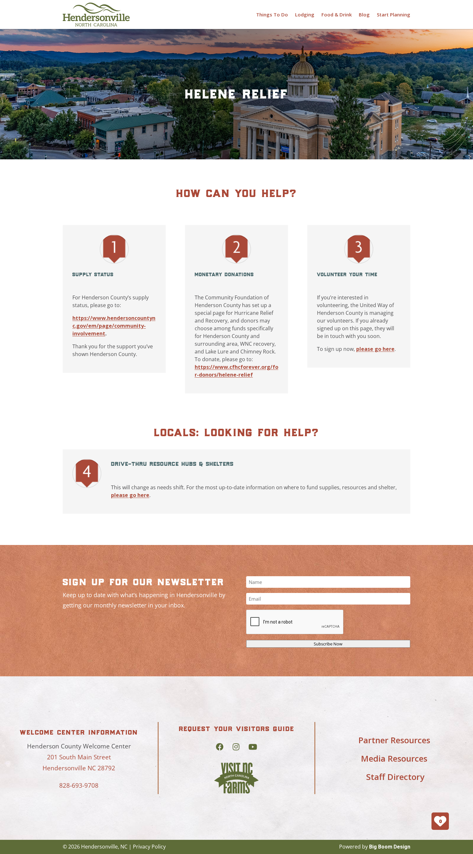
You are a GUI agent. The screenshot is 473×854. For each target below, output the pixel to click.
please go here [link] (375, 348)
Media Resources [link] (394, 758)
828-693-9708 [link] (78, 785)
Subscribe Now (328, 644)
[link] (96, 14)
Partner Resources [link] (394, 740)
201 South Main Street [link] (79, 757)
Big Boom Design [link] (389, 847)
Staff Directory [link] (395, 777)
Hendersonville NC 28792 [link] (78, 768)
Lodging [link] (304, 14)
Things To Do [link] (272, 14)
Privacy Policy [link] (149, 846)
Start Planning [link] (393, 14)
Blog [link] (364, 14)
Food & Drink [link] (336, 14)
